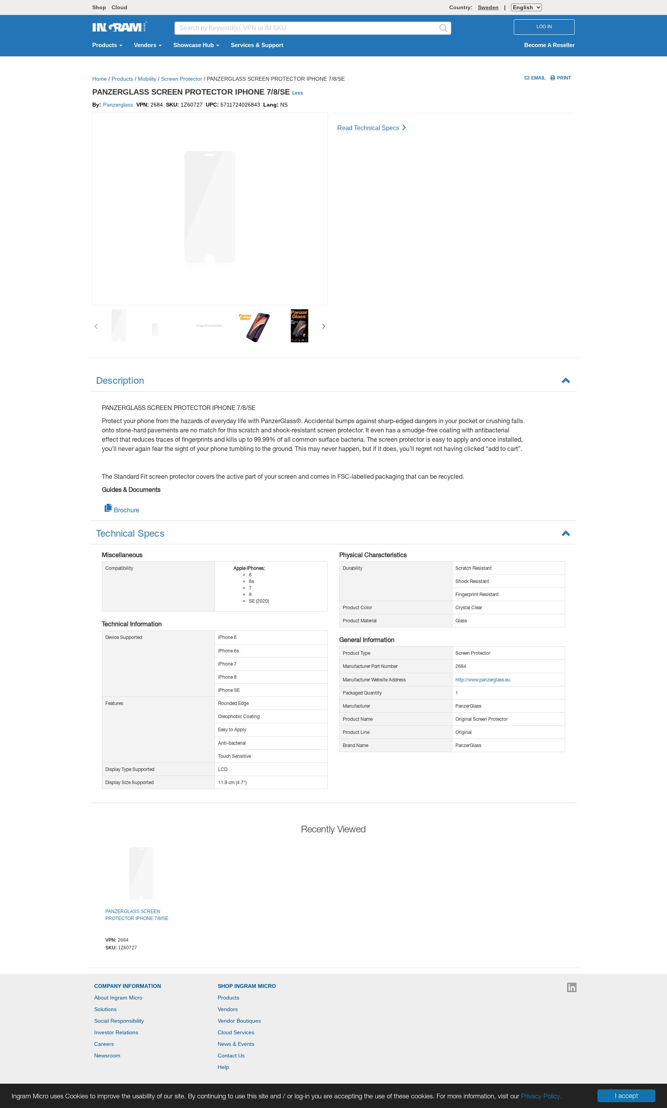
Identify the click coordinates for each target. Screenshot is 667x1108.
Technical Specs (130, 533)
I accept (626, 1096)
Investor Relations (116, 1032)
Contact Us (231, 1055)
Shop (99, 7)
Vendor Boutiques (239, 1021)
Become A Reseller (549, 45)
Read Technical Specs (369, 128)
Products (105, 45)
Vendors (146, 45)
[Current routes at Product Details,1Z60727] (141, 876)
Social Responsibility (119, 1021)
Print (564, 78)
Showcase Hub (194, 45)
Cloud (119, 7)
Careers (104, 1044)
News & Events (236, 1044)
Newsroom (107, 1055)
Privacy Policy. (541, 1096)
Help (223, 1067)
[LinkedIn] (572, 989)
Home (99, 79)
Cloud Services (236, 1032)
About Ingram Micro (118, 997)
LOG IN (544, 26)
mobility (147, 79)
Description (120, 380)
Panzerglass (118, 105)
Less (297, 93)
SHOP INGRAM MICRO (247, 986)
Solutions (105, 1009)
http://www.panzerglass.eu (482, 680)
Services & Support (257, 45)
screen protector (181, 79)
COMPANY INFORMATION (127, 986)
